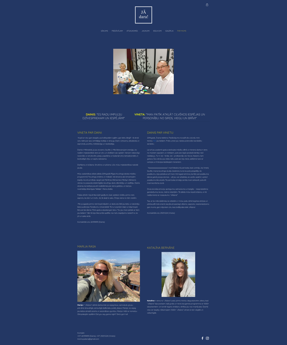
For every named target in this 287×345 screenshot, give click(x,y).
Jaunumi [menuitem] (145, 31)
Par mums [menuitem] (181, 31)
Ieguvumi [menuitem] (157, 31)
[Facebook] (202, 338)
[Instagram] (207, 338)
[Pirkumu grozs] (207, 4)
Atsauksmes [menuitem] (132, 31)
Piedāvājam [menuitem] (117, 31)
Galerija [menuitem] (169, 31)
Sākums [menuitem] (104, 31)
